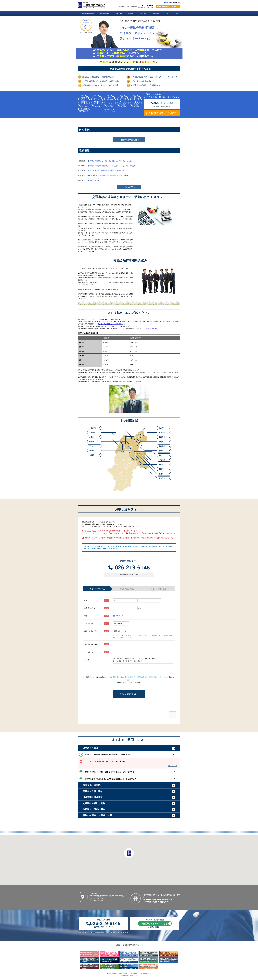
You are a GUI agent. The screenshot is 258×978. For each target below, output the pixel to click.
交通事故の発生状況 (151, 328)
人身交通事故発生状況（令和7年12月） (110, 324)
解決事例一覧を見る (130, 139)
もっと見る (130, 187)
